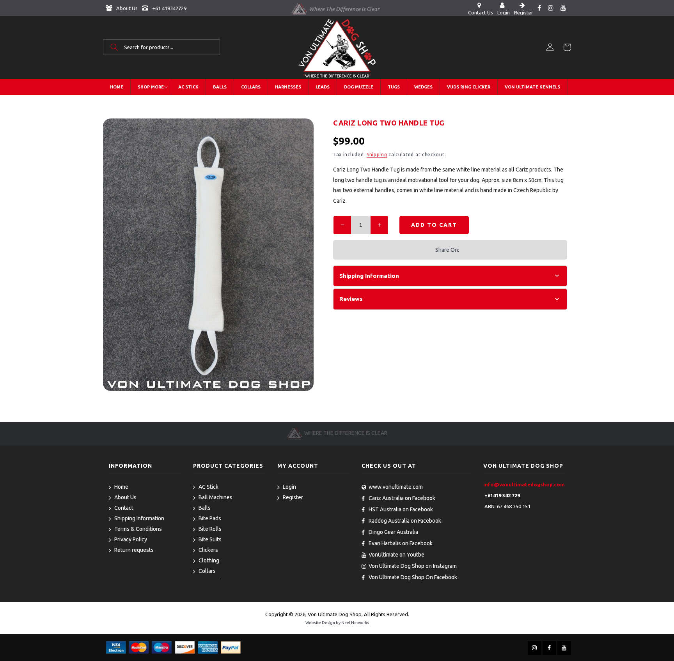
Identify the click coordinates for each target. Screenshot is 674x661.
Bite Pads (210, 518)
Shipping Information (139, 518)
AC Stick (208, 487)
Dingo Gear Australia (393, 532)
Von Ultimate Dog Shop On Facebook (413, 577)
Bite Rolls (210, 529)
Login (289, 487)
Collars (207, 571)
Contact (123, 508)
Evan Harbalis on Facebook (401, 543)
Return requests (134, 550)
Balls (205, 508)
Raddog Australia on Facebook (405, 521)
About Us (126, 8)
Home (121, 487)
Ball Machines (215, 497)
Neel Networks (355, 622)
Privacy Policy (130, 539)
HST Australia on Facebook (401, 509)
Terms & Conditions (138, 529)
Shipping (377, 154)
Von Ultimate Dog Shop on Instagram (413, 566)
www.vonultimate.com (396, 487)
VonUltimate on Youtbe (396, 554)
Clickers (208, 550)
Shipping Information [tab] (369, 275)
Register (293, 497)
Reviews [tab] (351, 298)
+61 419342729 (168, 8)
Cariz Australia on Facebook (402, 498)
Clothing (209, 560)
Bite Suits (210, 539)
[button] (161, 47)
